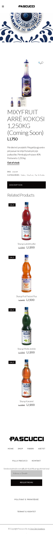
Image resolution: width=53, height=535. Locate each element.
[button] (40, 62)
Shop (20, 449)
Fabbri (23, 175)
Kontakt (36, 461)
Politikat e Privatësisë (26, 499)
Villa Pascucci (20, 461)
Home (11, 449)
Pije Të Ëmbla (40, 175)
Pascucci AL (22, 528)
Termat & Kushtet (26, 512)
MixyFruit (30, 175)
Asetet (41, 449)
